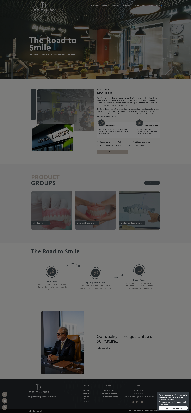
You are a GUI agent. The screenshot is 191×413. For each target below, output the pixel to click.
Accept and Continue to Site (173, 408)
